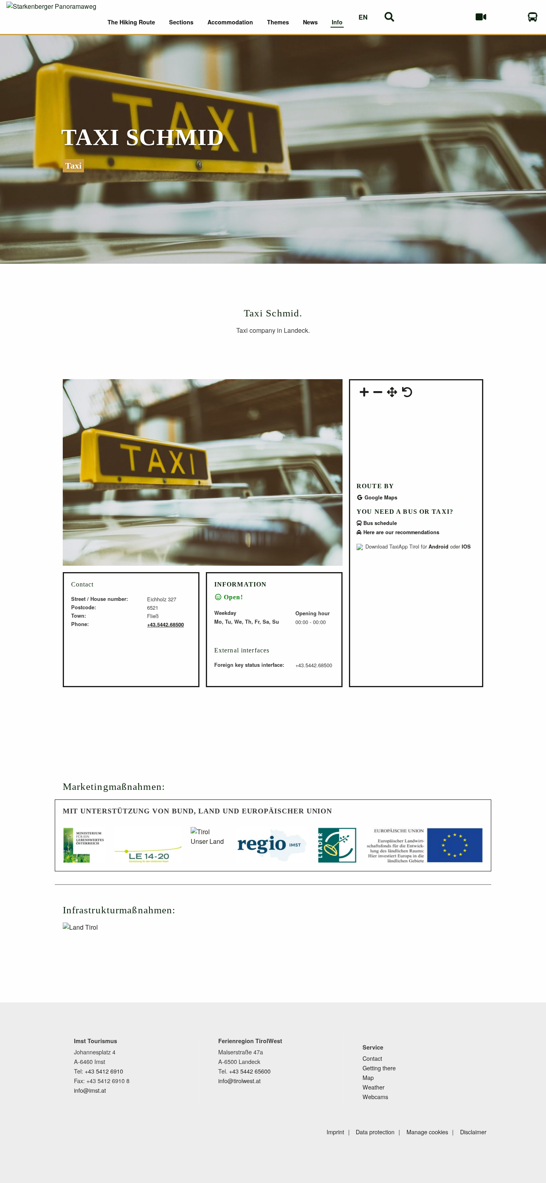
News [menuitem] (310, 22)
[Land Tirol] (107, 941)
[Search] (390, 17)
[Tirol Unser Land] (209, 849)
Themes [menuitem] (278, 22)
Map (368, 1077)
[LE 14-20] (148, 849)
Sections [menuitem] (181, 22)
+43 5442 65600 (250, 1071)
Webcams (375, 1096)
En (363, 17)
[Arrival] (533, 17)
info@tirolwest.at (239, 1080)
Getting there (379, 1068)
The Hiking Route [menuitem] (131, 22)
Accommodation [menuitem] (230, 22)
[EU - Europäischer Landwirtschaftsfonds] (424, 849)
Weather (374, 1087)
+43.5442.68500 (165, 624)
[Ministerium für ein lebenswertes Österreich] (84, 849)
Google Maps (380, 497)
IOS (466, 546)
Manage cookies (427, 1131)
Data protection (375, 1131)
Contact (372, 1058)
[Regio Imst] (272, 849)
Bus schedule (379, 523)
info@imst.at (90, 1090)
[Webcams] (481, 17)
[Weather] (455, 17)
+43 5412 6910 (104, 1071)
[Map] (507, 17)
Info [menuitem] (337, 22)
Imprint (335, 1131)
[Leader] (337, 849)
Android (438, 546)
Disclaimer (473, 1131)
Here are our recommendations (400, 532)
